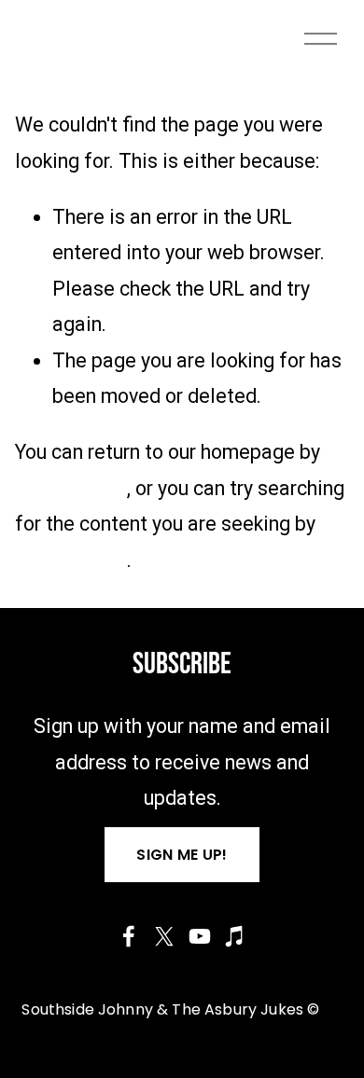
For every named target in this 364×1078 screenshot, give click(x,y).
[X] (164, 936)
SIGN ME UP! (182, 854)
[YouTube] (200, 936)
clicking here (71, 488)
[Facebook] (129, 936)
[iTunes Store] (235, 936)
